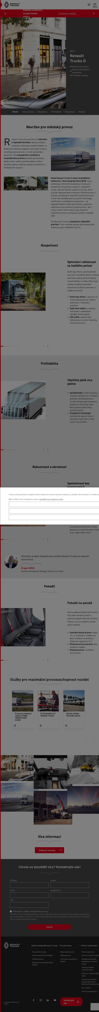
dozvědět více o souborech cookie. (51, 499)
